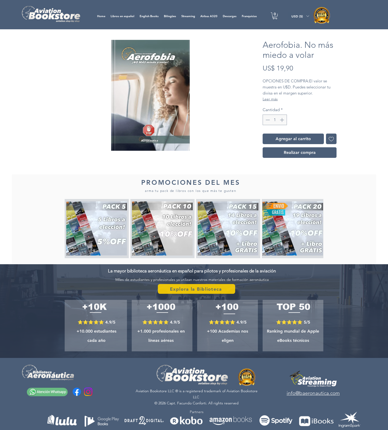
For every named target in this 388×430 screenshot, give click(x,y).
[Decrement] (267, 120)
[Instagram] (88, 391)
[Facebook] (76, 391)
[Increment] (282, 120)
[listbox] (300, 16)
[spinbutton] (275, 120)
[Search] (317, 15)
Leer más (270, 99)
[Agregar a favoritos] (331, 139)
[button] (275, 15)
